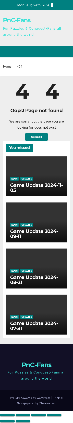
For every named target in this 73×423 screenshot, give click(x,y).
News (14, 179)
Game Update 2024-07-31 (34, 325)
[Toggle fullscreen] (23, 415)
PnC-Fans (16, 20)
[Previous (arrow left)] (7, 421)
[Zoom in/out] (7, 415)
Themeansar (47, 403)
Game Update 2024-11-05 (36, 187)
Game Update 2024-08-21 (34, 279)
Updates (26, 179)
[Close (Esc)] (54, 415)
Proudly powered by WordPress (30, 397)
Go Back (36, 136)
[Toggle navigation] (66, 51)
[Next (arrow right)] (23, 421)
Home (7, 66)
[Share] (38, 415)
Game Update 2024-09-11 (34, 233)
